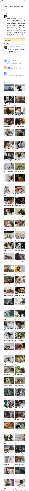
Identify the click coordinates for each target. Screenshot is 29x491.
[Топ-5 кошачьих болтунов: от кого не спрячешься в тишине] (9, 247)
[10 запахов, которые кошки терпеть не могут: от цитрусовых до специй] (20, 179)
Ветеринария (10, 52)
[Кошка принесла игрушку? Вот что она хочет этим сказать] (9, 191)
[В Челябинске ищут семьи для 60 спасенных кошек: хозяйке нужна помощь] (9, 202)
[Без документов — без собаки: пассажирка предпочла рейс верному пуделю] (20, 101)
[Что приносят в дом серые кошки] (9, 134)
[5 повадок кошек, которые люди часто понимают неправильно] (20, 236)
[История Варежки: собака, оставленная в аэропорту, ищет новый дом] (20, 405)
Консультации (5, 2)
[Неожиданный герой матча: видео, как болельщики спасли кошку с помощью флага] (9, 315)
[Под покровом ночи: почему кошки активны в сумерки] (20, 348)
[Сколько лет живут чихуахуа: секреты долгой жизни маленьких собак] (20, 168)
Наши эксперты (16, 490)
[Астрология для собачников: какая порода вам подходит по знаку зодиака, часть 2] (9, 236)
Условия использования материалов (22, 490)
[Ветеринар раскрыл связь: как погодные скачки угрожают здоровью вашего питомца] (20, 382)
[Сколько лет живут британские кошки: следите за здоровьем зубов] (9, 303)
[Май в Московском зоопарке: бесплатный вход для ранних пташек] (9, 450)
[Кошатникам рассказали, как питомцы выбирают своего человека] (20, 112)
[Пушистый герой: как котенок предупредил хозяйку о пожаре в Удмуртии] (9, 337)
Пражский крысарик (11, 60)
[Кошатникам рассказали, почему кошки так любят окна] (9, 179)
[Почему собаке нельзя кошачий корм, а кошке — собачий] (9, 348)
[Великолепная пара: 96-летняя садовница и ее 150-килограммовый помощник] (20, 315)
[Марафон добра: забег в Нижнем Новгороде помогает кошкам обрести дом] (9, 484)
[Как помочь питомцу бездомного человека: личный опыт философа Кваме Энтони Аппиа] (20, 472)
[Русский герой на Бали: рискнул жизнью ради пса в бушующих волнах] (9, 360)
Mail (1, 490)
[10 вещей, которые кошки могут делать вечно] (20, 270)
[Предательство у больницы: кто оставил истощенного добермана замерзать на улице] (20, 213)
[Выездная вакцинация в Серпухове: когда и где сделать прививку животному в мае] (20, 484)
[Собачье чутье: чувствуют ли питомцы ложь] (20, 326)
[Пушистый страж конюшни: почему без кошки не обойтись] (20, 258)
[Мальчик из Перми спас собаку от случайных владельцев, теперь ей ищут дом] (9, 157)
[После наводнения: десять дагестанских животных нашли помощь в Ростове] (20, 292)
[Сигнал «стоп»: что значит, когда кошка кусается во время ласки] (20, 439)
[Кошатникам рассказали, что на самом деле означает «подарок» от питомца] (9, 146)
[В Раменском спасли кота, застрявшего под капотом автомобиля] (9, 416)
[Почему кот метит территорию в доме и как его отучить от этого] (9, 427)
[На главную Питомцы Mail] (4, 1)
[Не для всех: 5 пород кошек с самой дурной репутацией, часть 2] (9, 270)
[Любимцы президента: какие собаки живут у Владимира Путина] (20, 134)
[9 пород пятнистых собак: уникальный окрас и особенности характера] (20, 247)
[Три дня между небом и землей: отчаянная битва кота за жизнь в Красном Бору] (9, 439)
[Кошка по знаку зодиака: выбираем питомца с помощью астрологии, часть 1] (9, 281)
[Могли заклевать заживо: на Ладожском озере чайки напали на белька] (9, 89)
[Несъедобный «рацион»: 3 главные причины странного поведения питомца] (20, 303)
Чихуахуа (10, 66)
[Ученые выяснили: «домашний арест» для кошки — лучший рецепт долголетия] (20, 157)
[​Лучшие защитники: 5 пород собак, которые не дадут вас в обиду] (9, 123)
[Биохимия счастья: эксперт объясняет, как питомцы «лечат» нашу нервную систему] (9, 225)
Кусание (8, 61)
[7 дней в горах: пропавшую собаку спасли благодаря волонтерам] (20, 427)
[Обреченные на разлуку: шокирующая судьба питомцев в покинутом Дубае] (20, 450)
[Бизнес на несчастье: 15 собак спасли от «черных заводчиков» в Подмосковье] (9, 393)
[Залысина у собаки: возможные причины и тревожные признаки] (20, 461)
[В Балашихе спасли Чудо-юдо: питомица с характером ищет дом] (20, 393)
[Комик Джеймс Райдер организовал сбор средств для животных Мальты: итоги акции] (9, 472)
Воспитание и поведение (10, 2)
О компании (3, 490)
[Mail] (2, 1)
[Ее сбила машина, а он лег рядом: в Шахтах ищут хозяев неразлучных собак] (20, 89)
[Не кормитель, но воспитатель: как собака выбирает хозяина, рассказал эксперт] (9, 213)
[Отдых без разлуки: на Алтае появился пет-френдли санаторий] (9, 461)
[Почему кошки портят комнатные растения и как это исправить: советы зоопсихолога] (20, 337)
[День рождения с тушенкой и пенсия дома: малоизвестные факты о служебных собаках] (9, 405)
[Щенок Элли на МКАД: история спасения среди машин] (9, 112)
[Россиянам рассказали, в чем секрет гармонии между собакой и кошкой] (9, 292)
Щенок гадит (9, 67)
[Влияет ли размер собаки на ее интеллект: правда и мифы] (9, 371)
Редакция (13, 490)
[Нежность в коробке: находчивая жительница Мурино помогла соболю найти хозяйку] (20, 416)
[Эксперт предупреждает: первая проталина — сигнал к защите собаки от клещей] (9, 326)
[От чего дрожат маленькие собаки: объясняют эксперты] (20, 225)
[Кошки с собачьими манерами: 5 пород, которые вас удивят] (20, 371)
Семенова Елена (9, 15)
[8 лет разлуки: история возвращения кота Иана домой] (20, 146)
